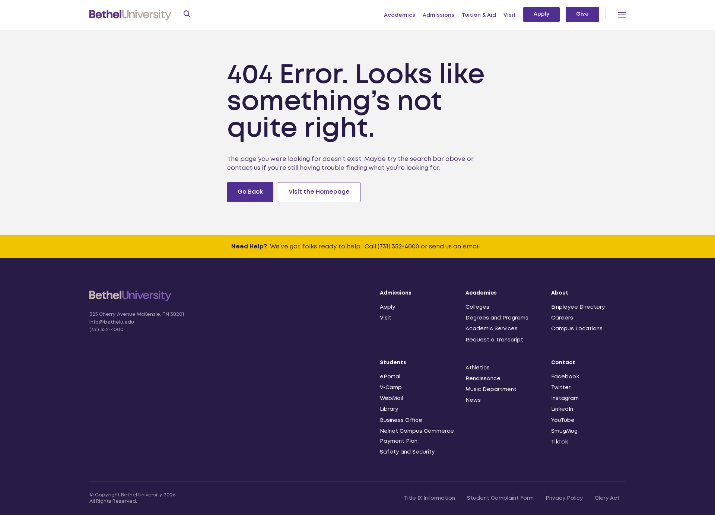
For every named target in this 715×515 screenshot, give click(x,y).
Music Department (491, 389)
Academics (399, 15)
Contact (563, 362)
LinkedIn (562, 409)
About (560, 293)
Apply (541, 14)
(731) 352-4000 (106, 330)
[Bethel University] (130, 300)
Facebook (565, 377)
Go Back (250, 192)
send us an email (454, 246)
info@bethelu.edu (111, 322)
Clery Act (607, 498)
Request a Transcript (494, 340)
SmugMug (564, 431)
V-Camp (391, 387)
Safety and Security (407, 452)
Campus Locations (577, 329)
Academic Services (491, 329)
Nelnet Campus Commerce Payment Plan (417, 436)
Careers (562, 318)
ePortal (390, 377)
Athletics (477, 368)
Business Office (401, 420)
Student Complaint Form (500, 498)
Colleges (477, 307)
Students (393, 362)
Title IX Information (429, 498)
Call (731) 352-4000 (392, 246)
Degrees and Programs (496, 318)
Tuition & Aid (479, 15)
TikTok (559, 442)
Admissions (438, 15)
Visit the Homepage (319, 192)
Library (389, 409)
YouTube (563, 420)
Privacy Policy (564, 498)
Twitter (561, 387)
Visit (509, 15)
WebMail (391, 398)
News (473, 400)
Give (582, 14)
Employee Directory (578, 307)
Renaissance (482, 378)
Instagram (565, 398)
